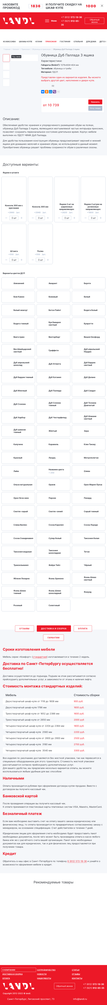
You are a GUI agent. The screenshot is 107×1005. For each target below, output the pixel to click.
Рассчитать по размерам (53, 944)
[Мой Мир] (50, 91)
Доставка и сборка (12, 974)
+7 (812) (71, 17)
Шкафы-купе (25, 41)
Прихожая (50, 41)
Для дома (91, 41)
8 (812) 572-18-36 (77, 861)
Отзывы (76, 974)
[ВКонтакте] (42, 91)
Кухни (39, 41)
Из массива (9, 41)
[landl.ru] (18, 21)
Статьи (75, 970)
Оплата (6, 978)
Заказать (95, 102)
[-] (6, 218)
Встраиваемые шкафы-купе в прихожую (53, 893)
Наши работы (44, 978)
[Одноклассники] (46, 91)
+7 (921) (70, 23)
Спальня (78, 41)
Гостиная (65, 41)
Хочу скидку (95, 108)
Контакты (77, 978)
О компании (8, 970)
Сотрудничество (46, 970)
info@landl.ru (80, 999)
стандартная (40, 656)
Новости (42, 974)
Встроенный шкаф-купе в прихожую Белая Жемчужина (53, 901)
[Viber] (54, 91)
